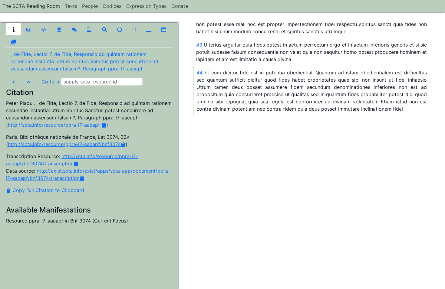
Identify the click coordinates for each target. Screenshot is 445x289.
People (90, 6)
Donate (179, 6)
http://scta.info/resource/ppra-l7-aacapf (54, 125)
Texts (71, 6)
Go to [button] (48, 82)
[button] (13, 29)
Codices (112, 6)
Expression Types (146, 6)
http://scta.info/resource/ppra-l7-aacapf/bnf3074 (64, 144)
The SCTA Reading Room (31, 6)
